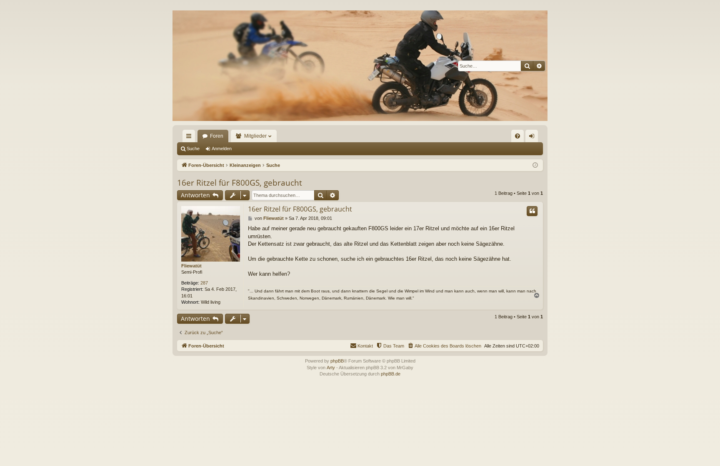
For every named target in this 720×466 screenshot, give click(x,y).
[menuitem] (517, 136)
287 (204, 282)
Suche (193, 148)
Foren (216, 136)
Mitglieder (255, 136)
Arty (331, 367)
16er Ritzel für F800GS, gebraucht (239, 182)
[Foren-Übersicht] (360, 65)
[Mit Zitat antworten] (532, 211)
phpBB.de (390, 373)
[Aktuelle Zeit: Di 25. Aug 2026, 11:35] (535, 165)
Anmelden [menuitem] (533, 137)
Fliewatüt (191, 265)
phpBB (337, 360)
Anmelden (222, 148)
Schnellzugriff (190, 137)
